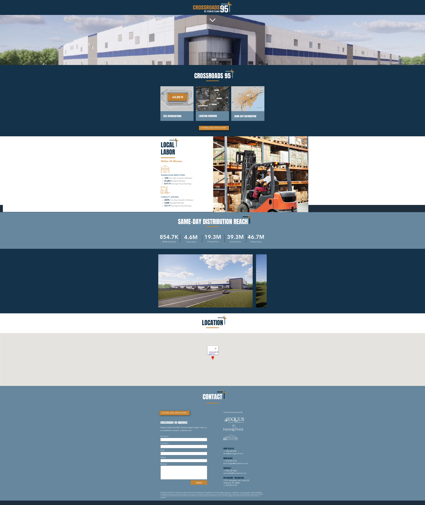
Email (162, 450)
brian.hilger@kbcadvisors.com (235, 463)
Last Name (164, 443)
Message (163, 464)
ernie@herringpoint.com (233, 453)
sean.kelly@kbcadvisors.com (234, 473)
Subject (163, 457)
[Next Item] (263, 281)
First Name (164, 436)
